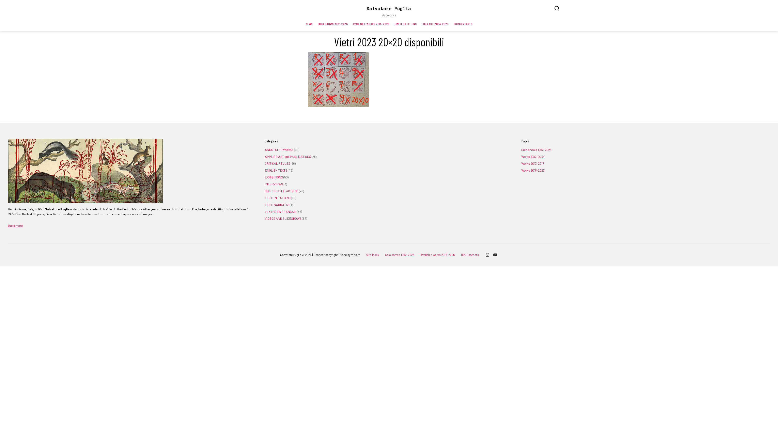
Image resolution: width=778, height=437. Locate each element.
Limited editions (405, 24)
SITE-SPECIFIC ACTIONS (281, 191)
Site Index (372, 255)
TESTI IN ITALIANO (278, 198)
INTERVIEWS (274, 184)
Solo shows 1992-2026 (333, 24)
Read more (15, 225)
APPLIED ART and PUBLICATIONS (288, 156)
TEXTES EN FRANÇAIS (280, 211)
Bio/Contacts (463, 24)
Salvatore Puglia (389, 8)
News (309, 24)
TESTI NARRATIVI (277, 205)
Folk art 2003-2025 (435, 24)
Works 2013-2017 (532, 163)
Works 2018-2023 (533, 170)
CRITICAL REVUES (277, 163)
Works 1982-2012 (532, 156)
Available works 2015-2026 (371, 24)
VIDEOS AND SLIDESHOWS (283, 218)
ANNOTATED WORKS (279, 150)
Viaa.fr (355, 255)
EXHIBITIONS (274, 177)
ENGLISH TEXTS (276, 170)
